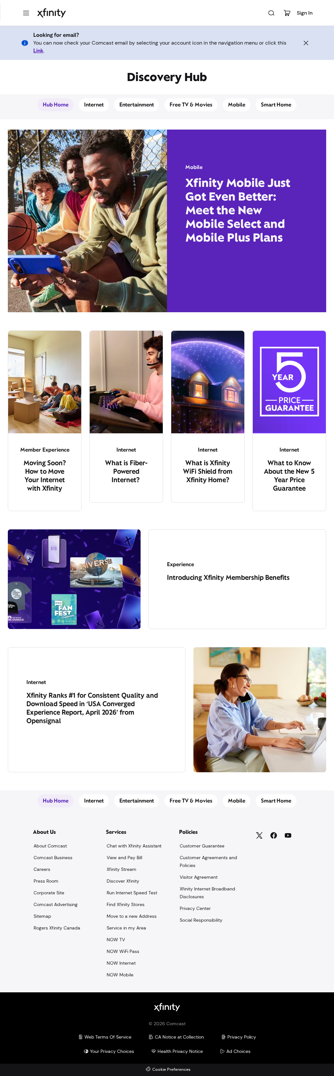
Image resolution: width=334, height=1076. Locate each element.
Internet (94, 104)
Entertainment (136, 104)
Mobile (236, 104)
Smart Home (276, 104)
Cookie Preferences (171, 1070)
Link (38, 50)
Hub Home (56, 104)
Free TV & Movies (191, 104)
